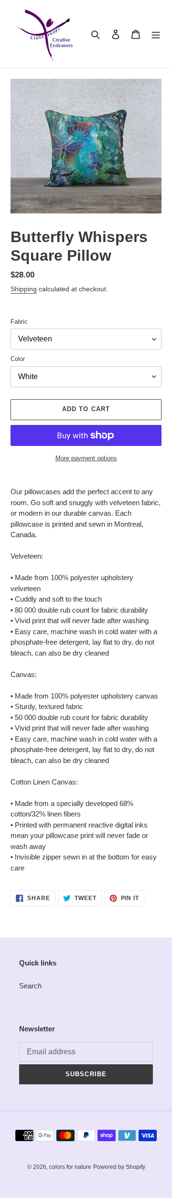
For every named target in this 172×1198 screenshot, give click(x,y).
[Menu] (156, 34)
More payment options (86, 458)
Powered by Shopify (119, 1167)
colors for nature (70, 1167)
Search (30, 986)
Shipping (24, 289)
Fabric (19, 321)
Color (18, 358)
